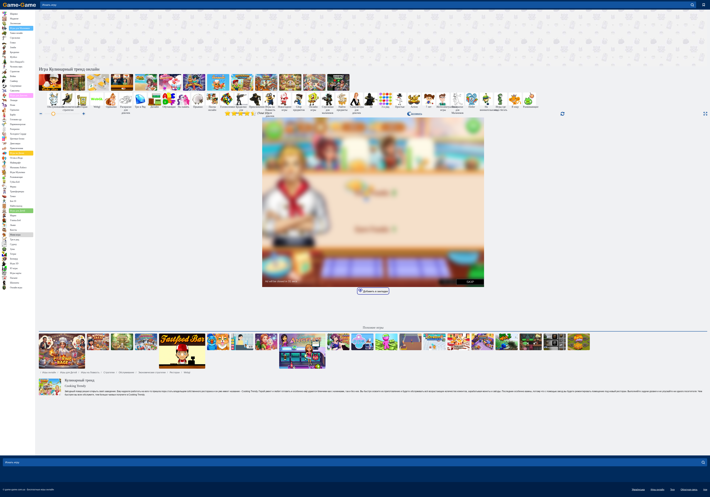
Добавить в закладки (375, 291)
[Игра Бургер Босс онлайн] (410, 342)
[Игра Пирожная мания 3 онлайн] (194, 82)
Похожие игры (373, 327)
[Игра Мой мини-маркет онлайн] (386, 342)
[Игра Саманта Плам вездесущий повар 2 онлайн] (74, 82)
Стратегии (109, 372)
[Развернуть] (705, 113)
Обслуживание (126, 372)
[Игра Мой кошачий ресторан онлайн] (218, 82)
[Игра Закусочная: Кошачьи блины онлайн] (458, 342)
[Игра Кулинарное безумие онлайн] (98, 342)
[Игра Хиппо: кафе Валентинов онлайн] (170, 82)
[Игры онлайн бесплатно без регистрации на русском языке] (19, 5)
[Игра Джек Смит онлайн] (531, 342)
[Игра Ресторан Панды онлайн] (122, 342)
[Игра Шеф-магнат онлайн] (266, 82)
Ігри (705, 489)
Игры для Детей (68, 372)
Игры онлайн (49, 372)
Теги (672, 489)
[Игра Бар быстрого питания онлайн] (182, 351)
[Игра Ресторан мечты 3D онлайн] (434, 342)
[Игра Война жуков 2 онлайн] (507, 342)
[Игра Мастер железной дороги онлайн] (482, 342)
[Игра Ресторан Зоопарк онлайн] (290, 82)
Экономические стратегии (152, 372)
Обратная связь (689, 489)
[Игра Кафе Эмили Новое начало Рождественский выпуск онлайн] (266, 342)
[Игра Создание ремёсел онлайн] (555, 342)
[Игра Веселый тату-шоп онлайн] (338, 342)
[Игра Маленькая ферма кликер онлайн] (579, 342)
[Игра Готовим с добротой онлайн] (338, 82)
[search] (692, 4)
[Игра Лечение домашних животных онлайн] (218, 342)
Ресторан (174, 372)
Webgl (186, 372)
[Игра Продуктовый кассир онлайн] (242, 342)
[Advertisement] (206, 37)
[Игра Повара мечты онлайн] (146, 82)
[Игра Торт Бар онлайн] (50, 82)
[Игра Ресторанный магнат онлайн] (242, 82)
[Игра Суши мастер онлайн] (122, 82)
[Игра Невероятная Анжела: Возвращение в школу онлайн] (302, 351)
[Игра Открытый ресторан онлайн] (98, 82)
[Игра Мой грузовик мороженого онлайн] (362, 342)
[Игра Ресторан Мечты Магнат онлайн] (314, 82)
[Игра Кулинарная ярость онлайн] (62, 351)
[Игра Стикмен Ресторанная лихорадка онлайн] (146, 342)
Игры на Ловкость (89, 372)
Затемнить (416, 113)
